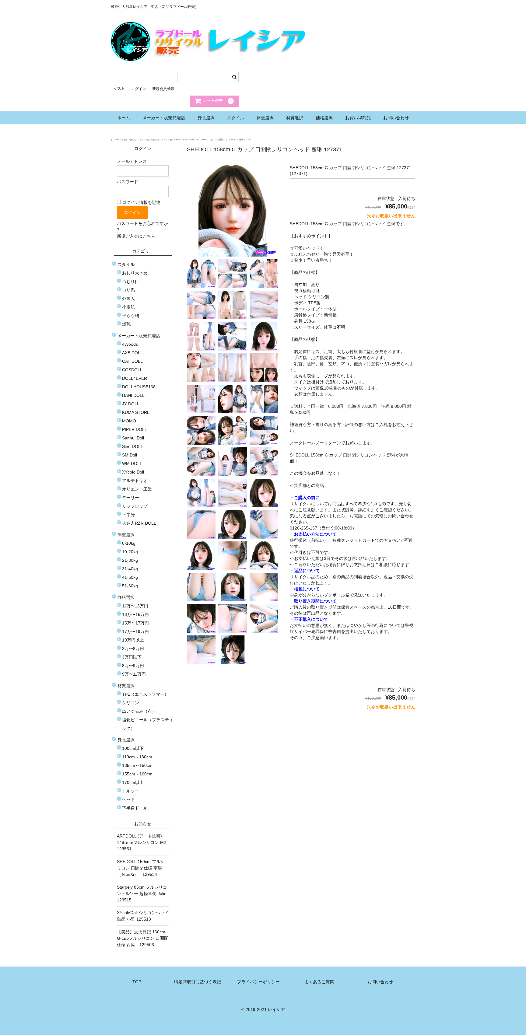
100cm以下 (133, 748)
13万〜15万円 (135, 614)
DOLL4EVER (134, 378)
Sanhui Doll (133, 437)
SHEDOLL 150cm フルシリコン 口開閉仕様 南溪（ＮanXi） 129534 (141, 868)
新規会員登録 (163, 89)
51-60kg (130, 585)
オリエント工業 (137, 489)
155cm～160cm (137, 773)
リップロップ (135, 506)
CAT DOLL (132, 361)
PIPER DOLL (134, 429)
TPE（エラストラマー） (145, 694)
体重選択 (265, 117)
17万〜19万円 (135, 631)
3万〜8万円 (133, 648)
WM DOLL (132, 463)
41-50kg (130, 577)
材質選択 (294, 117)
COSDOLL (132, 369)
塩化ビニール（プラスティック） (147, 724)
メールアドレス (132, 161)
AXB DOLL (132, 352)
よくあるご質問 (319, 981)
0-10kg (128, 543)
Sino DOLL (132, 446)
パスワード (127, 181)
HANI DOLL (133, 395)
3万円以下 (132, 657)
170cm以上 (133, 782)
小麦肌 (128, 307)
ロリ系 (128, 290)
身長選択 (206, 117)
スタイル (235, 117)
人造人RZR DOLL (139, 523)
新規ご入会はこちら (136, 236)
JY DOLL (130, 403)
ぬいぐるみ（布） (139, 711)
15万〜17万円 (135, 623)
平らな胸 (130, 315)
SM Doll (129, 455)
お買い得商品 (358, 117)
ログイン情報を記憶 (140, 202)
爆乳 (126, 324)
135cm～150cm (137, 765)
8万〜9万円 (133, 665)
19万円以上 (133, 640)
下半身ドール (135, 808)
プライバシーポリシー (258, 981)
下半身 (128, 514)
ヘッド (128, 799)
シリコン (130, 702)
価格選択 (324, 117)
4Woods (130, 344)
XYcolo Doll (133, 472)
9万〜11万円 (134, 674)
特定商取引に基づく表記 (197, 981)
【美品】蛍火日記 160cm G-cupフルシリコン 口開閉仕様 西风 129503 (142, 938)
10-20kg (130, 551)
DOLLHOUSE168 (139, 386)
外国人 (128, 298)
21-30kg (130, 560)
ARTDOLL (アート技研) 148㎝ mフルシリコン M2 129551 (143, 842)
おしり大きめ (135, 273)
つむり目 (130, 281)
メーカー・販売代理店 (163, 117)
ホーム (123, 117)
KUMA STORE (136, 412)
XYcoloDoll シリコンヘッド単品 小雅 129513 (143, 915)
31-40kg (130, 568)
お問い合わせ (396, 117)
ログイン (138, 89)
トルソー (130, 790)
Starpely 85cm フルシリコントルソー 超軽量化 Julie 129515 (143, 893)
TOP (136, 981)
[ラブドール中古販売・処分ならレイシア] (210, 55)
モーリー (130, 497)
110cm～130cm (137, 756)
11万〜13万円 (135, 605)
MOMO (129, 420)
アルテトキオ (135, 480)
